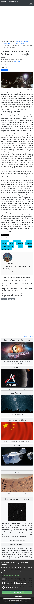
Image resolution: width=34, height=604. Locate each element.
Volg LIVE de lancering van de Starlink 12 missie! (17, 284)
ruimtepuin (29, 243)
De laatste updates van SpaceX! (17, 467)
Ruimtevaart (16, 61)
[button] (17, 575)
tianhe (30, 246)
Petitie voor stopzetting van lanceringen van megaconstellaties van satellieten (17, 295)
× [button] (32, 561)
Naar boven (28, 336)
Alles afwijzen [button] (17, 597)
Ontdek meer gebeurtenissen (17, 540)
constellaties (19, 243)
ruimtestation (17, 241)
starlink (21, 246)
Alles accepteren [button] (17, 592)
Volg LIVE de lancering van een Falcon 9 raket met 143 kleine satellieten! (17, 289)
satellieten (29, 241)
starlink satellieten (6, 249)
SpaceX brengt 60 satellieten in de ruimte (15, 280)
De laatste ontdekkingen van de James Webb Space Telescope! (17, 362)
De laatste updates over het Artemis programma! (17, 389)
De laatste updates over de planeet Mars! (17, 494)
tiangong (4, 243)
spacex (11, 243)
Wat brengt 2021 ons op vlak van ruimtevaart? (16, 277)
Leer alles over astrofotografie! (17, 414)
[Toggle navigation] (31, 3)
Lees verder (12, 572)
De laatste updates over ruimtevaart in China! (17, 441)
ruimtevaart (5, 241)
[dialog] (17, 582)
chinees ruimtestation (7, 246)
